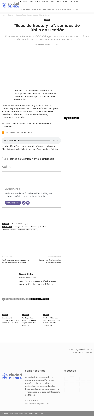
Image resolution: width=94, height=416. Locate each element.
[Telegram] (66, 4)
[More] (60, 244)
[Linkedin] (46, 4)
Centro (37, 1)
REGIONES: (23, 1)
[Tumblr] (49, 244)
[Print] (43, 244)
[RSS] (58, 4)
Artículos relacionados (16, 299)
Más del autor (40, 299)
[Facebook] (38, 4)
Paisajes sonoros (9, 230)
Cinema (25, 315)
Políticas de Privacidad (82, 351)
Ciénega (45, 1)
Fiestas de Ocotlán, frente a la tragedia (31, 159)
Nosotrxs (25, 9)
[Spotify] (62, 4)
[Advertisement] (31, 214)
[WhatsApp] (78, 4)
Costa (53, 1)
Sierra (65, 1)
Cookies (88, 352)
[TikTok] (70, 4)
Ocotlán (43, 227)
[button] (89, 9)
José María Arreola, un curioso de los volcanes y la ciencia (15, 261)
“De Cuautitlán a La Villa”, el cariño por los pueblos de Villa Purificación (51, 321)
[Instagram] (42, 4)
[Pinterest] (54, 4)
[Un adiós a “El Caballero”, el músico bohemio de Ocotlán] (11, 309)
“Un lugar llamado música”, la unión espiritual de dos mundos (29, 321)
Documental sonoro (29, 227)
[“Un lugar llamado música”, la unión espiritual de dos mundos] (31, 309)
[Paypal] (50, 4)
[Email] (28, 203)
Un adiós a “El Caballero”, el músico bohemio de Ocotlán (10, 320)
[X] (74, 4)
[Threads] (90, 4)
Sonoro (10, 15)
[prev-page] (3, 330)
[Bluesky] (86, 4)
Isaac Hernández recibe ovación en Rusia (50, 261)
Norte (59, 1)
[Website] (24, 203)
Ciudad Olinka (43, 44)
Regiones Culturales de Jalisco (57, 9)
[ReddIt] (32, 244)
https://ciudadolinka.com (27, 278)
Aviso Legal (74, 349)
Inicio (3, 15)
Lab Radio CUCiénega (19, 224)
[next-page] (7, 330)
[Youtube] (82, 4)
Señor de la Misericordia (27, 230)
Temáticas (36, 9)
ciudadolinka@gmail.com (37, 403)
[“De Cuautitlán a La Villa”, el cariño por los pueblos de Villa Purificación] (52, 309)
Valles (76, 1)
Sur (71, 1)
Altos (31, 1)
